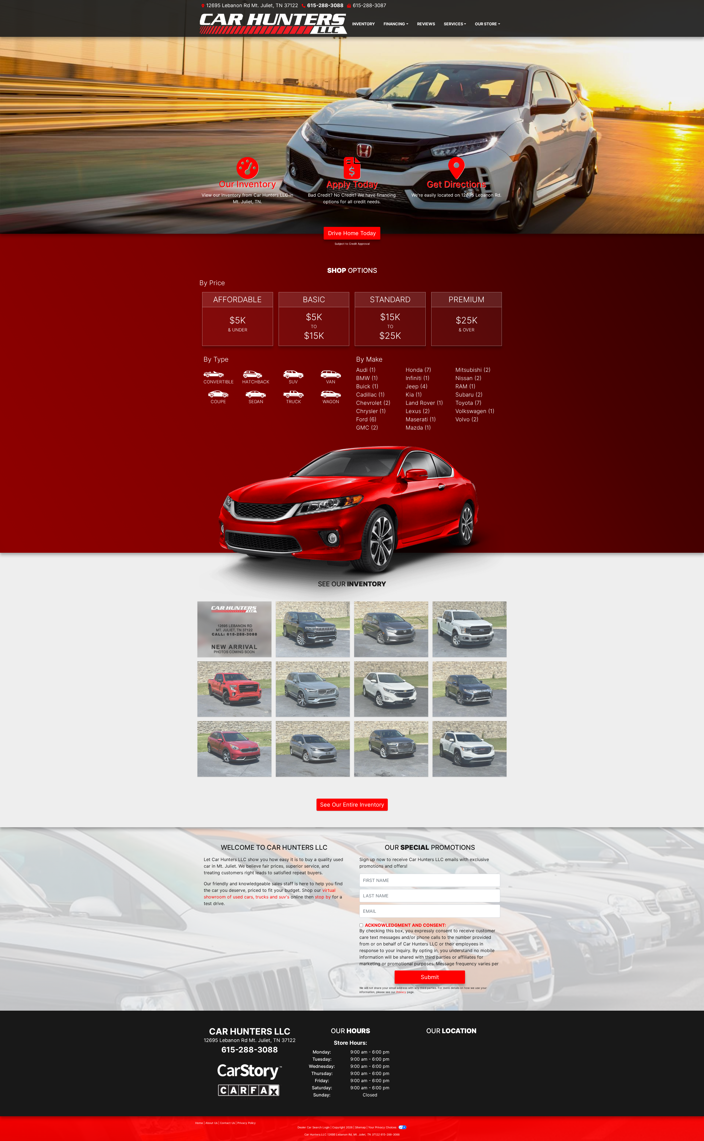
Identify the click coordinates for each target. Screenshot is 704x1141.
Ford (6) (366, 419)
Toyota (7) (468, 403)
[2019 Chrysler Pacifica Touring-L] (313, 749)
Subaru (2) (469, 394)
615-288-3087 (369, 5)
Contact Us (227, 1122)
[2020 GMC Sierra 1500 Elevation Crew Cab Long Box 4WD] (234, 689)
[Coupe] (218, 397)
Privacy (401, 992)
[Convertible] (219, 377)
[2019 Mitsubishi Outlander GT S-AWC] (470, 689)
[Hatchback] (255, 377)
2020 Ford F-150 (469, 606)
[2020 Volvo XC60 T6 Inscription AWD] (313, 689)
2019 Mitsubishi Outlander (470, 666)
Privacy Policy (246, 1122)
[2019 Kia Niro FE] (234, 749)
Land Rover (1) (424, 403)
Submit (430, 977)
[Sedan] (256, 397)
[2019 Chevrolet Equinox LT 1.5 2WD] (391, 689)
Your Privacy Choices (382, 1127)
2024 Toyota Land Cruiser (234, 606)
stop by (323, 897)
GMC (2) (367, 427)
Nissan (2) (468, 378)
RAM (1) (465, 386)
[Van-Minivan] (331, 377)
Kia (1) (414, 394)
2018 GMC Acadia (469, 726)
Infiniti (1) (418, 378)
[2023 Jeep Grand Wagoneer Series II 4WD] (313, 629)
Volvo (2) (467, 419)
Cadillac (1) (370, 394)
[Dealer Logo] (273, 24)
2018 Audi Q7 (391, 726)
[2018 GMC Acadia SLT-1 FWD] (470, 749)
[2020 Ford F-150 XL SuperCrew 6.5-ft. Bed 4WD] (470, 629)
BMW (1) (367, 378)
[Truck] (293, 397)
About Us (211, 1122)
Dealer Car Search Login (314, 1127)
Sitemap (360, 1127)
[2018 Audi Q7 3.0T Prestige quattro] (391, 749)
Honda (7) (418, 370)
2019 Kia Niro (234, 726)
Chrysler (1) (371, 411)
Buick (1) (367, 386)
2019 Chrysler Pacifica (313, 726)
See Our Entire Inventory (352, 804)
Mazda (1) (418, 427)
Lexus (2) (418, 411)
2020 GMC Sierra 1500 (235, 666)
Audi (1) (366, 370)
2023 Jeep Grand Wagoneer (313, 609)
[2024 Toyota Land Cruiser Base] (234, 629)
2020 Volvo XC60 (313, 666)
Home (199, 1122)
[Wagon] (331, 397)
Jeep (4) (417, 386)
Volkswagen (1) (474, 411)
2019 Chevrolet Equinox (391, 666)
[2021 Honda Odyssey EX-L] (391, 629)
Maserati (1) (421, 419)
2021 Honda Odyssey (391, 606)
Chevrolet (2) (373, 403)
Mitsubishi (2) (473, 370)
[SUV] (293, 377)
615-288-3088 (325, 5)
